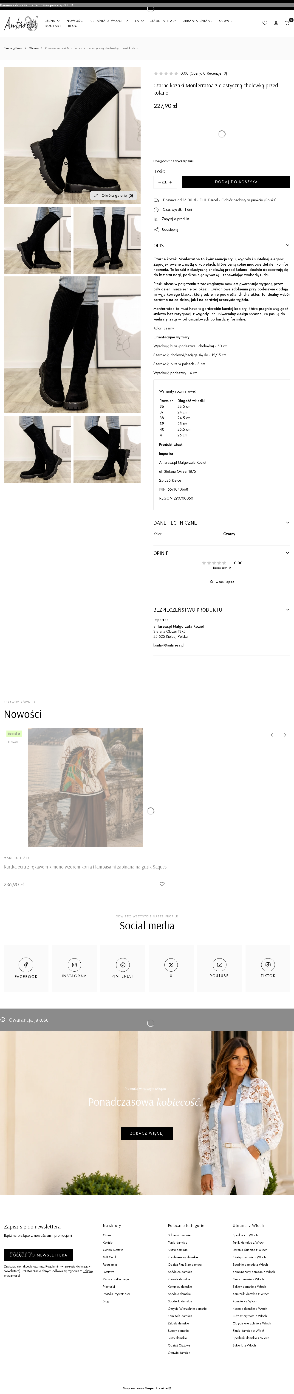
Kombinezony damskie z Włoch (254, 1272)
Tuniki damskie (177, 1242)
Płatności (109, 1286)
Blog (106, 1301)
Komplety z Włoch (245, 1301)
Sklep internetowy (145, 1388)
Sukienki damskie (179, 1235)
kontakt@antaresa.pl (168, 645)
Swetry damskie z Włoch (249, 1257)
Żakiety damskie (178, 1323)
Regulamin (110, 1264)
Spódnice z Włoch (245, 1235)
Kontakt (108, 1242)
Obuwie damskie (179, 1352)
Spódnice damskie (180, 1272)
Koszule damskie (179, 1279)
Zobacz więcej (147, 1133)
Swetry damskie (178, 1330)
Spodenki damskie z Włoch (251, 1338)
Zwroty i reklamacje (116, 1279)
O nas (107, 1235)
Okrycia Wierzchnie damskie (187, 1308)
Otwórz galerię (117, 195)
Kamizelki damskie (180, 1316)
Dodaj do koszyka (236, 182)
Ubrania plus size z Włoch (250, 1250)
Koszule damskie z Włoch (250, 1308)
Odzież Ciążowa (179, 1345)
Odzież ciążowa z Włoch (250, 1316)
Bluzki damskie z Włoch (249, 1330)
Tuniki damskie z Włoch (248, 1242)
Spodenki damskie (180, 1301)
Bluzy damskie (177, 1338)
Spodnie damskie (179, 1294)
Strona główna (13, 48)
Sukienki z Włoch (244, 1345)
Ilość (159, 171)
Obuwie (34, 48)
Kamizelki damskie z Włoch (251, 1294)
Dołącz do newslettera (39, 1255)
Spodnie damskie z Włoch (250, 1264)
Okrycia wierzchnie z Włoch (252, 1323)
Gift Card (109, 1257)
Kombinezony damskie (183, 1257)
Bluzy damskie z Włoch (248, 1279)
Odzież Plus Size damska (185, 1264)
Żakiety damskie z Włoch (249, 1286)
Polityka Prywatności (116, 1294)
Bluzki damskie (177, 1250)
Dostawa (108, 1272)
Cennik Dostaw (113, 1250)
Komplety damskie (180, 1286)
